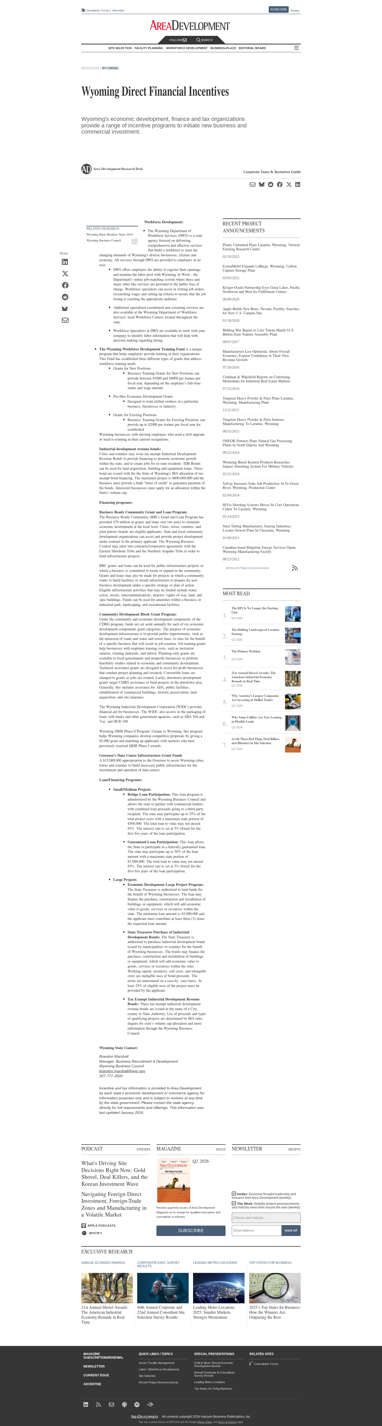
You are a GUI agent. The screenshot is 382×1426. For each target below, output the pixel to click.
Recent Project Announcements (159, 1382)
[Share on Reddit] (66, 297)
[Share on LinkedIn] (66, 262)
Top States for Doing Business (213, 1388)
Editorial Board (252, 48)
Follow (175, 40)
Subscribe (278, 9)
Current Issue (96, 1375)
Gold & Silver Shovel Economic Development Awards (213, 1364)
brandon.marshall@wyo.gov (122, 1071)
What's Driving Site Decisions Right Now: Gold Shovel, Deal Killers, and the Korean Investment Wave (114, 1173)
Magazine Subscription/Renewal (103, 1355)
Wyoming (110, 68)
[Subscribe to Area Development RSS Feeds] (99, 1405)
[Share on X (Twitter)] (66, 274)
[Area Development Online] (145, 1416)
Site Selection (147, 1375)
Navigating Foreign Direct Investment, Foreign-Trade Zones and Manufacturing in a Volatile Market (114, 1204)
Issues (221, 1149)
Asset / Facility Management (156, 1362)
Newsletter (94, 1366)
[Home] (112, 1405)
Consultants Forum (97, 10)
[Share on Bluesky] (66, 309)
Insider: (264, 1196)
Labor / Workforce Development (159, 1369)
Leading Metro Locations (209, 1382)
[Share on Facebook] (66, 285)
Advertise (118, 10)
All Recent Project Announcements (247, 568)
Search (207, 40)
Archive (294, 1149)
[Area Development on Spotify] (137, 1405)
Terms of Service (227, 1422)
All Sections (296, 48)
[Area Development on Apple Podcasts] (125, 1405)
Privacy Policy (205, 1422)
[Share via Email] (66, 320)
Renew (295, 10)
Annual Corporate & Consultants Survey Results (214, 1374)
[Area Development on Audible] (150, 1405)
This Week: (266, 1205)
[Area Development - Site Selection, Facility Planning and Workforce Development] (191, 25)
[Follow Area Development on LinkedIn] (86, 1405)
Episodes (143, 1149)
